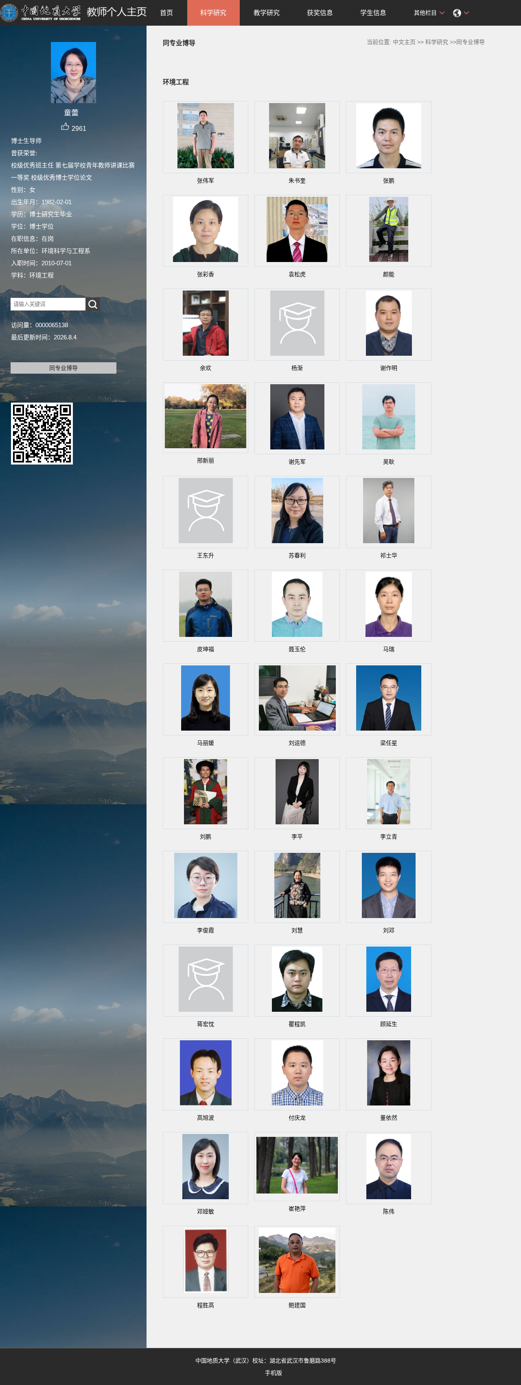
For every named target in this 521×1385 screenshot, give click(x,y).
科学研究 (213, 12)
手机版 (273, 1373)
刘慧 (297, 930)
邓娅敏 (205, 1211)
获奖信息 (320, 12)
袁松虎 (297, 274)
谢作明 (388, 368)
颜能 (388, 274)
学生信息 (373, 12)
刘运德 (297, 743)
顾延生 (388, 1024)
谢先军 (297, 461)
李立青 (388, 836)
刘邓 (388, 930)
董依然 (388, 1117)
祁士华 (388, 555)
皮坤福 (205, 649)
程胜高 (205, 1305)
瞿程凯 (297, 1024)
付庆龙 (297, 1117)
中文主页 (404, 42)
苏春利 (297, 555)
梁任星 (388, 743)
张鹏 (388, 180)
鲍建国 (297, 1305)
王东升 (205, 555)
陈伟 (388, 1211)
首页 (166, 12)
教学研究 (267, 12)
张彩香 (205, 274)
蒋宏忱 (205, 1024)
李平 (297, 836)
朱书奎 (297, 180)
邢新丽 (205, 460)
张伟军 (205, 180)
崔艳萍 (297, 1208)
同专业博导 (63, 368)
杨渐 (297, 368)
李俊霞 (205, 930)
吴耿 (388, 461)
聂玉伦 (297, 649)
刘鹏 (205, 836)
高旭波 (205, 1117)
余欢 (205, 368)
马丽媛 (205, 743)
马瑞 (388, 649)
